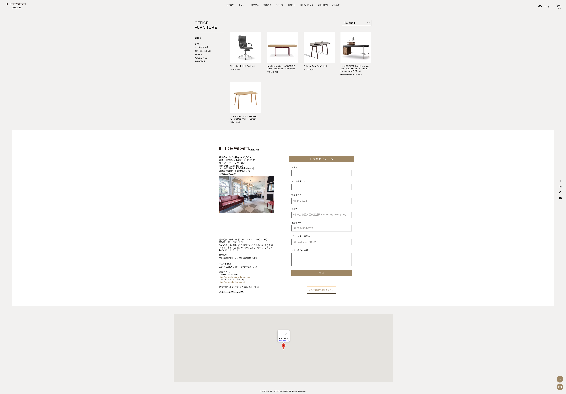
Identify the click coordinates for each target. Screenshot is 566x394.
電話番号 (296, 222)
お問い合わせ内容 (300, 250)
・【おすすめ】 (202, 47)
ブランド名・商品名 (301, 236)
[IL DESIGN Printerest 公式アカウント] (560, 192)
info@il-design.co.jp (245, 168)
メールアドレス (299, 181)
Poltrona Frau (201, 58)
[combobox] (356, 23)
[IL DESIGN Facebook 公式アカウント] (560, 181)
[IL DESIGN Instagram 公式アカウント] (560, 186)
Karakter (199, 54)
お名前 (295, 167)
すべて (198, 44)
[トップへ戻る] (560, 379)
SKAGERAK (200, 61)
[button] (559, 6)
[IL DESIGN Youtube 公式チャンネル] (560, 198)
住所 (294, 209)
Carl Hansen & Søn (203, 51)
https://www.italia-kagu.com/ (232, 282)
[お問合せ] (560, 387)
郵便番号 (296, 195)
